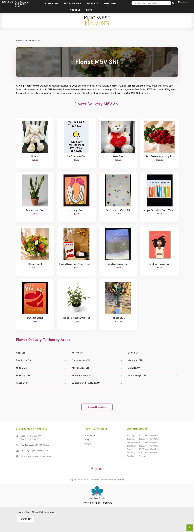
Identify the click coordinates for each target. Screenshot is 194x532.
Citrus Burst (35, 264)
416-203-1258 (26, 445)
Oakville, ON (134, 367)
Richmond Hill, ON (81, 375)
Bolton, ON (133, 352)
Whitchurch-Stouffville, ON (86, 383)
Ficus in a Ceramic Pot (76, 318)
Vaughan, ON (22, 383)
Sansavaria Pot (35, 210)
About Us (75, 10)
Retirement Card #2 (118, 210)
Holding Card (76, 210)
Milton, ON (21, 367)
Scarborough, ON (137, 375)
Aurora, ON (77, 352)
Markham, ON (135, 360)
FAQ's (88, 444)
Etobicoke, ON (23, 360)
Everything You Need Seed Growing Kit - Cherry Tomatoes (76, 264)
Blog (87, 440)
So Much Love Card (159, 264)
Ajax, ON (20, 352)
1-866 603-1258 (41, 445)
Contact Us (51, 3)
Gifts (89, 10)
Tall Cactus (118, 318)
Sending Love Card (118, 264)
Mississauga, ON (80, 367)
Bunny (35, 156)
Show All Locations (97, 407)
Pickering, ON (23, 375)
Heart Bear (118, 156)
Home (19, 40)
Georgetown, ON (81, 360)
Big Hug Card (35, 318)
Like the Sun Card (76, 156)
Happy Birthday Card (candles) (159, 210)
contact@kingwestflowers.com (34, 450)
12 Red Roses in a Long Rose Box (159, 156)
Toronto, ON (25, 519)
